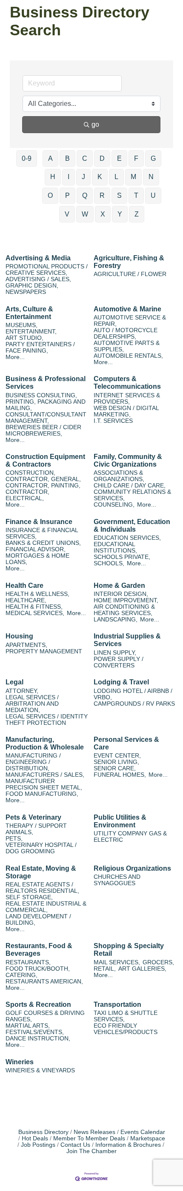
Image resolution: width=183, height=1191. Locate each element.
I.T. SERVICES (113, 421)
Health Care (24, 585)
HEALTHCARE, (26, 600)
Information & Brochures (128, 1145)
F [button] (136, 158)
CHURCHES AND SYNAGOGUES (117, 880)
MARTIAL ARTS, (28, 1026)
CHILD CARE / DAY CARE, (130, 485)
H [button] (52, 176)
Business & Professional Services (46, 382)
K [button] (99, 176)
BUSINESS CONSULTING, (41, 395)
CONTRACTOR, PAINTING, (43, 485)
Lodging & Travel (121, 682)
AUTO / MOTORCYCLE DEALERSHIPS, (125, 333)
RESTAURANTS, (28, 962)
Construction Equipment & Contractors (45, 460)
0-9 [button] (26, 158)
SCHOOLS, (109, 563)
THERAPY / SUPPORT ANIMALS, (36, 829)
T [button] (136, 195)
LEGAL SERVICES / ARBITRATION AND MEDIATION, (32, 703)
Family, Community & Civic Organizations (128, 460)
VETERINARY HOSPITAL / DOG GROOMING (41, 848)
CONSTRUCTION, (30, 473)
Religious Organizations (132, 868)
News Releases (94, 1132)
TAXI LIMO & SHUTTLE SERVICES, (125, 1016)
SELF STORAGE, (29, 897)
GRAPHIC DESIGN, (32, 285)
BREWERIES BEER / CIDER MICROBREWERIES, (43, 430)
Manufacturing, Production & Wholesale (45, 743)
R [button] (102, 195)
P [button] (67, 195)
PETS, (14, 838)
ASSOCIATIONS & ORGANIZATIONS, (119, 476)
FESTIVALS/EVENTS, (35, 1032)
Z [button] (136, 214)
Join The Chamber (91, 1151)
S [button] (119, 195)
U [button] (153, 195)
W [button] (85, 214)
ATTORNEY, (22, 691)
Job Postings (38, 1145)
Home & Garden (119, 585)
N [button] (151, 176)
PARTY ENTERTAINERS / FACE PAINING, (40, 347)
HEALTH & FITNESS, (34, 607)
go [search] (95, 124)
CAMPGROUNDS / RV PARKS (134, 704)
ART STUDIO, (24, 338)
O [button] (50, 195)
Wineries (20, 1062)
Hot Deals (35, 1138)
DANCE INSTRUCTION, (38, 1038)
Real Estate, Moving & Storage (41, 872)
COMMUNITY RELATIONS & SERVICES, (132, 495)
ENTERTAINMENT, (31, 331)
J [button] (83, 176)
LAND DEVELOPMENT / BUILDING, (38, 919)
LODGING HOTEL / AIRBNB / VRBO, (133, 694)
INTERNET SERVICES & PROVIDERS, (127, 398)
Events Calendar (142, 1132)
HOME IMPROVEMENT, (126, 600)
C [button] (84, 158)
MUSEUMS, (21, 325)
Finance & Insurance (39, 521)
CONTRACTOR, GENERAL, (43, 479)
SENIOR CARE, (115, 768)
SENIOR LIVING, (116, 762)
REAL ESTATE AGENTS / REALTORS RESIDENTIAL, (42, 887)
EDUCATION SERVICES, (127, 538)
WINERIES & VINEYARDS (40, 1070)
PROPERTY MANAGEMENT (44, 651)
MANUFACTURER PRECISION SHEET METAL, (44, 784)
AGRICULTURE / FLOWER (130, 274)
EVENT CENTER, (117, 755)
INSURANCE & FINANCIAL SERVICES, (42, 533)
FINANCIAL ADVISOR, (36, 549)
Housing (19, 636)
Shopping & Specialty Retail (129, 949)
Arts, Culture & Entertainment (29, 312)
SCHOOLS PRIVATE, (122, 557)
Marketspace (147, 1138)
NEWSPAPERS (26, 292)
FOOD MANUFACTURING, (42, 794)
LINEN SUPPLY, (115, 653)
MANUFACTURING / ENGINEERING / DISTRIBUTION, (33, 762)
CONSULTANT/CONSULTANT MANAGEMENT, (46, 417)
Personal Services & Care (126, 743)
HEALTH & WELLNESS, (37, 594)
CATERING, (21, 975)
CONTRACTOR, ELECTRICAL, (27, 495)
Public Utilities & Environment (120, 821)
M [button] (133, 176)
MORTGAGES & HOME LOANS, (37, 559)
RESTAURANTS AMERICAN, (44, 981)
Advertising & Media (38, 258)
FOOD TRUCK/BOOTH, (38, 969)
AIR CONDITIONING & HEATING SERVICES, (124, 610)
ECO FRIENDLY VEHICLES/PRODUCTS (125, 1029)
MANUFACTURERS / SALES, (45, 775)
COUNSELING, (114, 504)
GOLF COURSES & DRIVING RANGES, (45, 1016)
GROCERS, (158, 962)
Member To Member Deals (89, 1138)
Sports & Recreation (38, 1004)
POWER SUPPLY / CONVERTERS (118, 662)
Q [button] (84, 195)
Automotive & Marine (127, 309)
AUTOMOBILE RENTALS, (128, 356)
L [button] (116, 176)
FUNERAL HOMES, (120, 775)
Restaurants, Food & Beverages (39, 949)
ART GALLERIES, (142, 969)
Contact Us (75, 1145)
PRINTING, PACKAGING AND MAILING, (46, 405)
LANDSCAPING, (115, 619)
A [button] (50, 158)
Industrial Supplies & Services (127, 640)
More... (15, 357)
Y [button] (119, 214)
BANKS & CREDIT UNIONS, (43, 543)
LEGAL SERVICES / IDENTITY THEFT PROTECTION (47, 719)
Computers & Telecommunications (127, 382)
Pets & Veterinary (33, 817)
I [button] (68, 176)
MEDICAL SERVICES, (35, 613)
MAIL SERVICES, (117, 962)
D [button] (102, 158)
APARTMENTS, (26, 645)
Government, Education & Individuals (132, 525)
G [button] (153, 158)
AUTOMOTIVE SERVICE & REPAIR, (130, 320)
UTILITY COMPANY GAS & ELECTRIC (130, 836)
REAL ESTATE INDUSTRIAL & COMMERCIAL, (46, 906)
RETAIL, (105, 969)
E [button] (119, 158)
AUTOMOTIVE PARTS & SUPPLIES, (127, 346)
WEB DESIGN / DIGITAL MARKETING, (126, 411)
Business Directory (43, 1132)
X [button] (102, 214)
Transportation (117, 1004)
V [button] (67, 214)
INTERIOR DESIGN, (121, 594)
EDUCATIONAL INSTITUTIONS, (115, 547)
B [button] (67, 158)
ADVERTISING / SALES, (38, 279)
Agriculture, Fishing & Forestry (129, 261)
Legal (14, 682)
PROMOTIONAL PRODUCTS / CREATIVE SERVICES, (47, 269)
